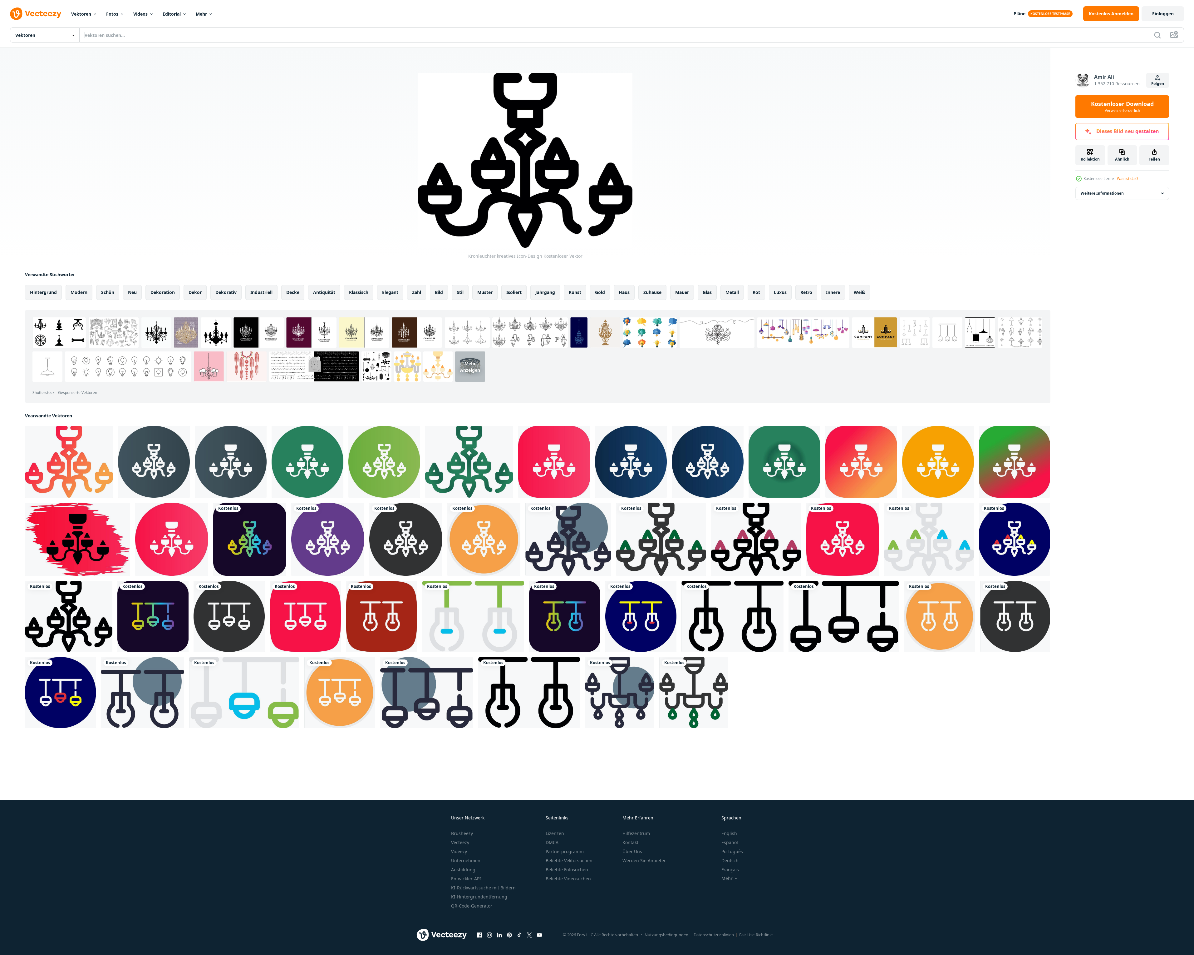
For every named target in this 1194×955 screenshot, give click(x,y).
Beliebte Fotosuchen (567, 870)
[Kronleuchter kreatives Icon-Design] (69, 462)
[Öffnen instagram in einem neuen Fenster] (489, 934)
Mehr (201, 14)
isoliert (514, 292)
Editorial (172, 14)
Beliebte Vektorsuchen (569, 860)
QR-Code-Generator (471, 906)
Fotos (112, 14)
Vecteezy (460, 842)
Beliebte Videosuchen (568, 879)
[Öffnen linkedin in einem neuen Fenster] (499, 934)
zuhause (652, 292)
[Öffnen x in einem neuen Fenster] (529, 934)
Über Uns (632, 851)
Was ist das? (1127, 178)
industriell (261, 292)
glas (707, 292)
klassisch (358, 292)
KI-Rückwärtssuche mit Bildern (483, 888)
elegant (390, 292)
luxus (780, 292)
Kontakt (630, 842)
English (729, 833)
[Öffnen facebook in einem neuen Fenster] (479, 934)
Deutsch (730, 860)
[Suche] (1157, 35)
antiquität (324, 292)
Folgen (1157, 83)
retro (806, 292)
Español (729, 842)
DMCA (552, 842)
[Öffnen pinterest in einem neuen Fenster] (509, 934)
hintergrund (43, 292)
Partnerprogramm (565, 851)
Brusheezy (462, 833)
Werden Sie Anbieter (644, 860)
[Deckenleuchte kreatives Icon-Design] (153, 616)
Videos (140, 14)
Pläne (1019, 14)
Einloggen (1163, 14)
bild (439, 292)
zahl (416, 292)
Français (730, 870)
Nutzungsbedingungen (666, 935)
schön (107, 292)
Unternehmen (465, 860)
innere (833, 292)
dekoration (162, 292)
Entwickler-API (466, 879)
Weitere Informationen (1102, 193)
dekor (195, 292)
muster (485, 292)
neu (132, 292)
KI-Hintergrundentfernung (479, 897)
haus (624, 292)
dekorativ (226, 292)
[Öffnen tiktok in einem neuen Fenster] (519, 934)
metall (732, 292)
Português (732, 851)
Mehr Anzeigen (470, 366)
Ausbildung (463, 870)
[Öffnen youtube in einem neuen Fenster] (539, 934)
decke (292, 292)
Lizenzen (555, 833)
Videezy (459, 851)
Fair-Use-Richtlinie (756, 935)
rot (756, 292)
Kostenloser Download (1122, 106)
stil (460, 292)
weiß (859, 292)
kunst (575, 292)
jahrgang (545, 292)
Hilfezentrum (636, 833)
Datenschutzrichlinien (714, 935)
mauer (682, 292)
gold (600, 292)
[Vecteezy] (35, 13)
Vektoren (81, 14)
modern (79, 292)
